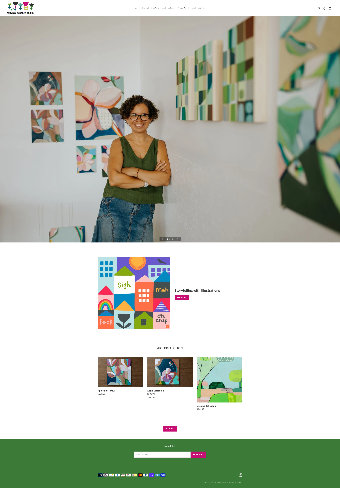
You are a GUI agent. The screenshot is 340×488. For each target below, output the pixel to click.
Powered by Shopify (235, 482)
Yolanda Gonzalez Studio (219, 482)
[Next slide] (177, 239)
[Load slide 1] (168, 239)
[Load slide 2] (170, 239)
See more (181, 298)
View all (170, 429)
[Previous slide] (162, 239)
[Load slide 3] (172, 239)
